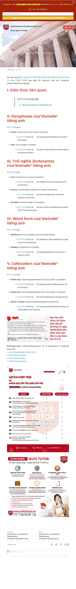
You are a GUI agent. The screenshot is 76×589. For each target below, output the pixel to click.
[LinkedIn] (61, 544)
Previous (10, 532)
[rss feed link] (68, 544)
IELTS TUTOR (12, 127)
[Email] (65, 544)
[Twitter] (56, 544)
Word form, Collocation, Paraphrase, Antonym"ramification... (49, 536)
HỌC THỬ (68, 27)
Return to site (12, 544)
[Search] (59, 27)
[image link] (6, 27)
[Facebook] (52, 544)
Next (40, 532)
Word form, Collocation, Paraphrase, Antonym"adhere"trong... (18, 536)
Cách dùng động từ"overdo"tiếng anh (37, 104)
